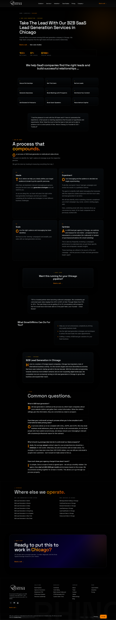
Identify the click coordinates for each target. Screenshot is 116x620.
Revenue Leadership (39, 596)
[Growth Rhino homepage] (16, 3)
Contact (74, 592)
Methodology (75, 596)
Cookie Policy (17, 617)
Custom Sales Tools (58, 596)
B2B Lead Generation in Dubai (22, 508)
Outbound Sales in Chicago (67, 513)
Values (74, 594)
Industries (93, 590)
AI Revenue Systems (39, 594)
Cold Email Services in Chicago (68, 503)
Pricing (73, 3)
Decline (96, 616)
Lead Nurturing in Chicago (66, 508)
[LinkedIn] (10, 602)
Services (27, 13)
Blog (73, 598)
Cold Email (56, 587)
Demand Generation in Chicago (68, 505)
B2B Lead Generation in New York (23, 516)
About (74, 587)
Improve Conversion (39, 590)
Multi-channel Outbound (59, 592)
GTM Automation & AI (58, 594)
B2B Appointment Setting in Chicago (69, 500)
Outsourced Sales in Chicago (67, 516)
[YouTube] (14, 602)
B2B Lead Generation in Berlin (22, 500)
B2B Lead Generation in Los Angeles (23, 513)
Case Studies (65, 3)
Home (20, 13)
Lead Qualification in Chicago (67, 511)
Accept (103, 616)
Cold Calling (56, 590)
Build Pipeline (38, 587)
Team (73, 590)
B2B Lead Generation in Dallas (22, 505)
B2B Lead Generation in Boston (22, 503)
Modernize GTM (38, 592)
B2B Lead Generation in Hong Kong (23, 511)
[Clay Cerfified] (17, 602)
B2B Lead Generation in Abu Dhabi (23, 518)
